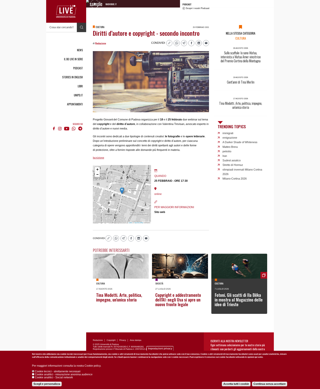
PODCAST (78, 68)
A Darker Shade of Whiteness (239, 142)
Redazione (100, 43)
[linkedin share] (199, 43)
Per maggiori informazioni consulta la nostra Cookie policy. (66, 365)
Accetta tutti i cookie (236, 383)
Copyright (111, 340)
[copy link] (169, 43)
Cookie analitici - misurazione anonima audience (63, 374)
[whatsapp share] (177, 43)
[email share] (206, 43)
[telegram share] (184, 43)
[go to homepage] (66, 11)
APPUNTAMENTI (75, 104)
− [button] (97, 174)
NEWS (80, 50)
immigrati (227, 133)
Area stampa (135, 340)
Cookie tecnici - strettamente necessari (57, 371)
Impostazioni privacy (160, 348)
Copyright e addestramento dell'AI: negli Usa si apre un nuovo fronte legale (178, 299)
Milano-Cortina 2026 (234, 178)
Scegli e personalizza (47, 383)
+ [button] (97, 169)
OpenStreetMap (138, 222)
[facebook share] (191, 43)
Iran (224, 155)
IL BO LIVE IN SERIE (73, 59)
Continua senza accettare (270, 383)
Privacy (122, 340)
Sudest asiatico (231, 160)
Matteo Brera (230, 146)
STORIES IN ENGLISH (72, 77)
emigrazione (229, 137)
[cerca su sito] (81, 27)
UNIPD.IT (78, 95)
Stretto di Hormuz (232, 165)
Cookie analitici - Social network (54, 377)
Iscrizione (98, 157)
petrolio (226, 151)
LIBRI (80, 86)
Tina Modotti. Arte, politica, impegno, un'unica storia (119, 297)
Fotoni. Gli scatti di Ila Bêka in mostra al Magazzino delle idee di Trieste (239, 299)
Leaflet (130, 222)
